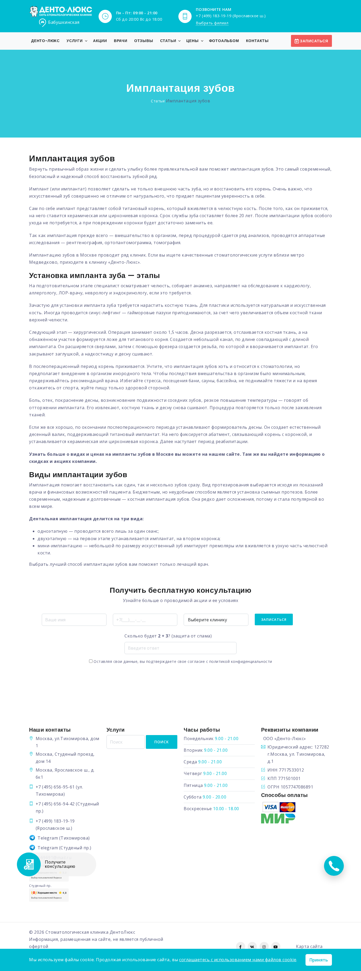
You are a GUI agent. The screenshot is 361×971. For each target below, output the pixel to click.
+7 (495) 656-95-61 (55, 787)
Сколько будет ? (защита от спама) (168, 636)
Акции (100, 40)
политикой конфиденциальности (240, 661)
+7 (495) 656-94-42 (55, 804)
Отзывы (143, 40)
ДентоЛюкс (122, 932)
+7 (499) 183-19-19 (55, 821)
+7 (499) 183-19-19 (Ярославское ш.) (231, 15)
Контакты (257, 40)
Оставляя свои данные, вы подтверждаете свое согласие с (182, 661)
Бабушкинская (63, 22)
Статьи (168, 40)
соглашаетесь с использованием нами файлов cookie (237, 960)
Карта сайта (309, 946)
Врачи (120, 40)
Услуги (75, 40)
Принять (318, 960)
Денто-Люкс (45, 40)
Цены (192, 40)
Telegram (48, 838)
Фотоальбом (224, 40)
